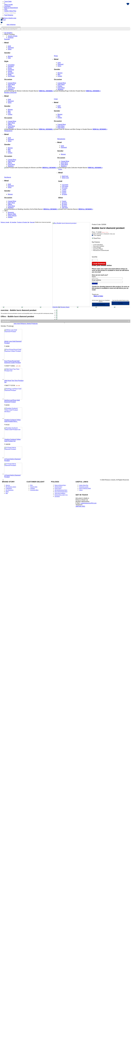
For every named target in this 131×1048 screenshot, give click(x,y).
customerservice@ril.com (88, 503)
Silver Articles (12, 215)
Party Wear (11, 87)
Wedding (11, 89)
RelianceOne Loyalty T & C (61, 494)
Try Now (120, 303)
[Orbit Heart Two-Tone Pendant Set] (13, 379)
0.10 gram (65, 184)
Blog (7, 493)
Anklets (10, 217)
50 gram (64, 206)
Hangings (11, 69)
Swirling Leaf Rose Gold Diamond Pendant (12, 401)
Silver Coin (65, 177)
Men (59, 74)
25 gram (64, 204)
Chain (56, 99)
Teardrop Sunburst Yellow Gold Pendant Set (12, 440)
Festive (60, 86)
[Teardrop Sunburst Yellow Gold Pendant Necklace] (13, 418)
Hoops (10, 71)
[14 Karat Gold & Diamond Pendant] (13, 458)
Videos (81, 490)
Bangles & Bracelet (10, 92)
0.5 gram (64, 188)
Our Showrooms (9, 490)
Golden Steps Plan (10, 11)
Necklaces (7, 177)
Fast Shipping (8, 15)
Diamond (11, 47)
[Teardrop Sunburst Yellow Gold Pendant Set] (13, 438)
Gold (9, 46)
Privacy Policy (58, 488)
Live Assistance (100, 304)
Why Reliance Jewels (11, 486)
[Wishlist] (1, 22)
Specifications (6, 321)
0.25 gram (65, 186)
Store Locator (8, 4)
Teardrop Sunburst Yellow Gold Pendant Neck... (12, 420)
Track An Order (33, 486)
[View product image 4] (56, 315)
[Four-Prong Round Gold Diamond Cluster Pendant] (13, 360)
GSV (5, 9)
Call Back (7, 6)
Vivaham (10, 37)
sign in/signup (11, 24)
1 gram (64, 189)
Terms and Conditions (60, 493)
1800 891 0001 (80, 506)
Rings (56, 56)
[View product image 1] (56, 310)
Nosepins (11, 212)
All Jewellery (8, 33)
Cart (4, 19)
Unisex (60, 76)
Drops (10, 68)
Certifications (9, 488)
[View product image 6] (56, 319)
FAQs (31, 485)
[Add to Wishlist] (128, 4)
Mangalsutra (61, 139)
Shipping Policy (58, 486)
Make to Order (98, 296)
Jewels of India (12, 36)
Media (7, 491)
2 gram (64, 191)
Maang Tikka (12, 214)
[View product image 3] (56, 314)
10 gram (64, 194)
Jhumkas (11, 73)
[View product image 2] (56, 312)
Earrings (7, 39)
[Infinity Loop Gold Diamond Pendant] (13, 340)
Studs (9, 74)
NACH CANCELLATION (85, 488)
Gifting (10, 86)
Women (10, 56)
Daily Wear (11, 84)
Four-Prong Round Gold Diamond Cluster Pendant (12, 361)
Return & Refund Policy (60, 485)
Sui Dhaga (11, 76)
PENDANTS (8, 131)
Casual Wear (12, 83)
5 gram (64, 192)
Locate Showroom (99, 263)
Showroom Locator (83, 486)
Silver (9, 49)
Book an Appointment (11, 7)
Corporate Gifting (34, 490)
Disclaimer (57, 496)
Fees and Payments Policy (61, 491)
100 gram (65, 207)
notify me (95, 283)
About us (8, 485)
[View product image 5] (56, 317)
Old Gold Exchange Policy (61, 490)
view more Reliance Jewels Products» (26, 323)
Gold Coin (65, 176)
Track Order (8, 1)
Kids (9, 58)
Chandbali (11, 65)
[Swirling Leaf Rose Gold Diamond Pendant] (13, 399)
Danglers (11, 66)
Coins (60, 169)
